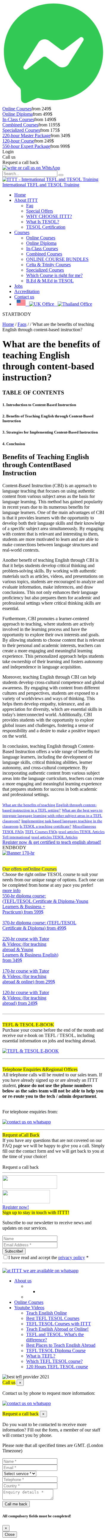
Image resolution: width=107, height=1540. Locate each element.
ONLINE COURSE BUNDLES (57, 259)
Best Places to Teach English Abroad (60, 1345)
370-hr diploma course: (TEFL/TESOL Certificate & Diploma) (39, 925)
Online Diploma (17, 114)
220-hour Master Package (26, 135)
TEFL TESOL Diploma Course (56, 1350)
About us (23, 1280)
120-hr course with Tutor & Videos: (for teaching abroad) (25, 998)
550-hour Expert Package (26, 146)
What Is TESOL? (42, 221)
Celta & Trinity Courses (48, 264)
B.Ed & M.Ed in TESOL (50, 280)
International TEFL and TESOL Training (40, 184)
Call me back (16, 1504)
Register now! (15, 1207)
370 (6, 933)
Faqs (22, 324)
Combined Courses (20, 124)
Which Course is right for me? (54, 275)
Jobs (18, 286)
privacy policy (71, 1257)
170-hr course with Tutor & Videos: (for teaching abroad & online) (28, 976)
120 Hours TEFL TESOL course (57, 1366)
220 (6, 965)
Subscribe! (14, 1251)
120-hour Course (18, 140)
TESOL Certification (45, 227)
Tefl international (16, 837)
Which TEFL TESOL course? (54, 1361)
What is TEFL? (40, 1355)
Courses (21, 232)
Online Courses (17, 108)
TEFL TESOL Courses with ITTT (58, 1323)
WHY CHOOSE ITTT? (49, 216)
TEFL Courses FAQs (41, 831)
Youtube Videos (29, 1307)
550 (6, 917)
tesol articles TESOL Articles (82, 831)
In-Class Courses (18, 119)
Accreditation (27, 291)
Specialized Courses (21, 130)
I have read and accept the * (48, 1257)
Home (20, 194)
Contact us (24, 296)
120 (6, 1008)
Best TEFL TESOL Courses (52, 1318)
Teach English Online (46, 1312)
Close (10, 1534)
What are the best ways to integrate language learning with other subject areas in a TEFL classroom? (52, 815)
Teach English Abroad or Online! (57, 1329)
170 (6, 987)
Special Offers (39, 210)
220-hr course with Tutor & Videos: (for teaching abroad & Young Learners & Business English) (30, 949)
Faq (29, 205)
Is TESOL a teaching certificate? (45, 826)
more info (11, 890)
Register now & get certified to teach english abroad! (51, 842)
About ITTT (26, 200)
